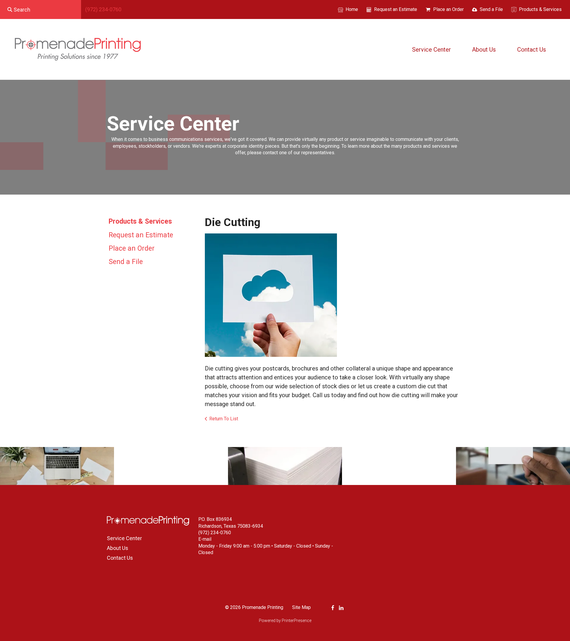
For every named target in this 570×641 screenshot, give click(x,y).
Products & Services (540, 9)
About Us (484, 49)
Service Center (431, 49)
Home (352, 9)
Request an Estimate (395, 9)
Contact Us (531, 49)
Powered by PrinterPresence (285, 620)
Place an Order (448, 9)
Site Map (301, 607)
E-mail (204, 539)
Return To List (223, 418)
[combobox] (40, 9)
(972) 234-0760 (103, 9)
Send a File (491, 9)
